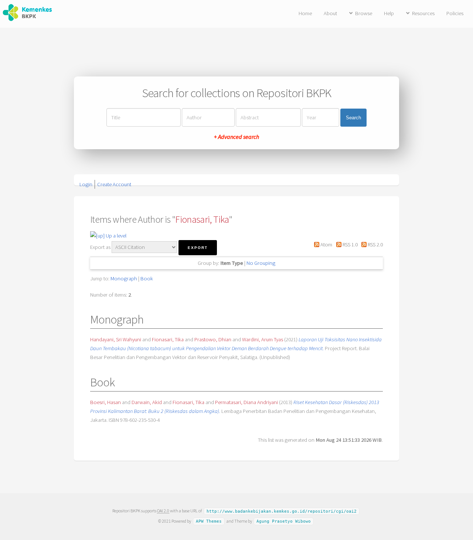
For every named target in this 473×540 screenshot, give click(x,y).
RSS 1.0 (349, 244)
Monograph (123, 278)
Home (305, 13)
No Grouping (260, 263)
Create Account (114, 184)
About (330, 13)
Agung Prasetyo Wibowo (283, 521)
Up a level (115, 235)
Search (353, 117)
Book (146, 278)
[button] (197, 247)
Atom (325, 244)
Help (389, 13)
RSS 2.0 (375, 244)
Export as (100, 247)
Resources (423, 13)
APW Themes (209, 521)
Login (85, 184)
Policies (454, 13)
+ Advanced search (236, 136)
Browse (363, 13)
